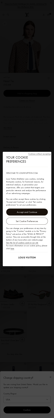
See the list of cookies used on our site (22, 242)
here (12, 248)
